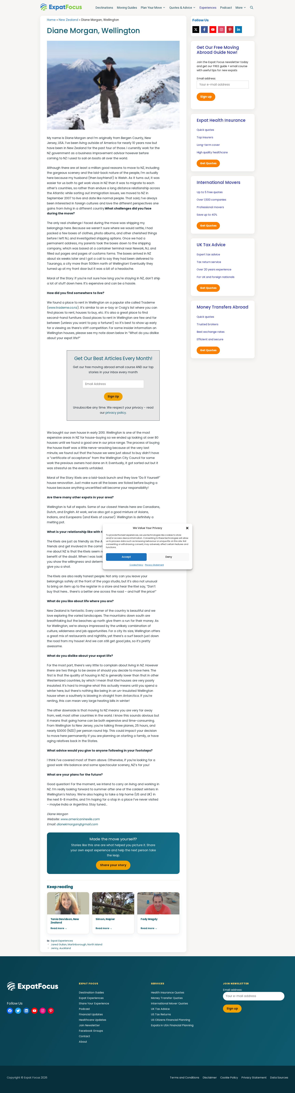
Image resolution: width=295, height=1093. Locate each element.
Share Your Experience (94, 1003)
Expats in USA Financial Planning (172, 1025)
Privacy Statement (154, 564)
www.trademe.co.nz (62, 308)
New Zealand (68, 20)
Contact (84, 1036)
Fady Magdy (149, 919)
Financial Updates (91, 1014)
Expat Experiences (62, 940)
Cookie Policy (136, 564)
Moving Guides (127, 7)
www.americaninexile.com (80, 819)
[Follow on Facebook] (204, 29)
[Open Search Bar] (251, 7)
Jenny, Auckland (61, 948)
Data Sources (279, 1078)
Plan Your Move (151, 7)
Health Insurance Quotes (167, 992)
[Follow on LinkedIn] (238, 29)
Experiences (208, 7)
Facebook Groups (91, 1031)
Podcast (226, 7)
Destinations (104, 7)
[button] (187, 528)
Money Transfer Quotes (167, 998)
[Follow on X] (195, 29)
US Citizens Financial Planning (170, 1020)
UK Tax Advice (160, 1009)
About (83, 1042)
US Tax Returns (161, 1014)
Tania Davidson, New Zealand (65, 920)
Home (51, 20)
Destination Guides (91, 992)
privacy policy (116, 413)
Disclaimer (210, 1078)
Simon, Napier (105, 919)
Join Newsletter (89, 1025)
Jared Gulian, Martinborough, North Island (76, 944)
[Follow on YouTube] (212, 29)
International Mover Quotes (169, 1003)
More (239, 7)
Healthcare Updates (92, 1020)
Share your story (113, 865)
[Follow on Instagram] (221, 29)
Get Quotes (208, 163)
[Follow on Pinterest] (230, 29)
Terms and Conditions (184, 1078)
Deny (168, 557)
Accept (126, 557)
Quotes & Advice (180, 7)
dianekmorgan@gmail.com (77, 824)
